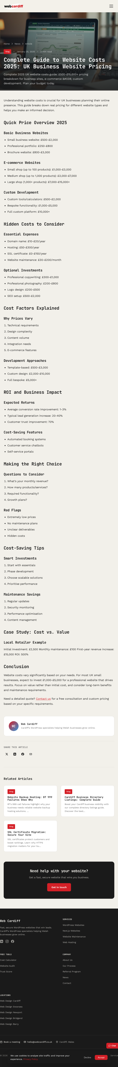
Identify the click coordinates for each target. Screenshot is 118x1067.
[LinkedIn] (1, 942)
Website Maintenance (74, 936)
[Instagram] (7, 942)
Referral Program (72, 971)
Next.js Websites (71, 931)
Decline (87, 1057)
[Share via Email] (31, 754)
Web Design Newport (11, 1012)
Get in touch (59, 887)
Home (7, 43)
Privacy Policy (30, 1059)
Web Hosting (69, 942)
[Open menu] (111, 6)
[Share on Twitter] (7, 754)
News (17, 43)
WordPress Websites (73, 925)
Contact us (43, 698)
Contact (67, 983)
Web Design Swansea (11, 1006)
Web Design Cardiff (10, 1001)
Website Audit (7, 966)
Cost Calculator (8, 960)
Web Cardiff (10, 921)
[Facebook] (12, 942)
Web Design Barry (9, 1024)
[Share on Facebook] (23, 754)
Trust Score (6, 971)
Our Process (69, 966)
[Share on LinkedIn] (15, 754)
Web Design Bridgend (11, 1018)
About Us (67, 960)
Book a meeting (12, 1042)
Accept (101, 1057)
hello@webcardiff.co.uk (39, 1042)
